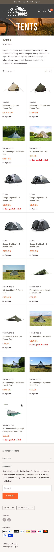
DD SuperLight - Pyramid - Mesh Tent (40, 383)
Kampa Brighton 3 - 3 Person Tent (38, 199)
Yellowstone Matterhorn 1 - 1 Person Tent (40, 291)
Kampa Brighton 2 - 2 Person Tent (11, 199)
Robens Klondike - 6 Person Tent (11, 106)
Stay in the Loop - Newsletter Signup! (27, 2)
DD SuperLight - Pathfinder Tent (13, 152)
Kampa (5, 194)
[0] (49, 10)
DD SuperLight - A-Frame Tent (13, 291)
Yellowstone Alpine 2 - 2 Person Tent (12, 337)
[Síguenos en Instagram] (9, 520)
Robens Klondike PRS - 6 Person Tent (40, 106)
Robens (6, 102)
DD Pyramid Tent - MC (39, 151)
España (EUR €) (23, 508)
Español (7, 508)
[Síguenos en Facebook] (4, 520)
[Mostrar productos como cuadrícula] (46, 71)
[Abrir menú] (4, 11)
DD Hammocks (8, 148)
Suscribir (10, 496)
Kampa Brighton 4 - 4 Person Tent (11, 245)
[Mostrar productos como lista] (50, 71)
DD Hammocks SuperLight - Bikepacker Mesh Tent (13, 430)
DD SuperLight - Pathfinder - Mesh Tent (13, 383)
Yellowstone (35, 287)
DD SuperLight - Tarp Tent (40, 336)
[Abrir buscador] (39, 11)
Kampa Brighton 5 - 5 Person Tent (38, 245)
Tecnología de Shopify (10, 547)
